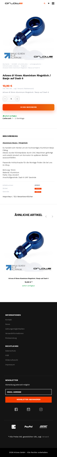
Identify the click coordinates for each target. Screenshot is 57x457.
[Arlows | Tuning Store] (14, 3)
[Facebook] (16, 409)
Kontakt (8, 320)
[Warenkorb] (49, 3)
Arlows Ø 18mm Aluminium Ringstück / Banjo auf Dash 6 (28, 278)
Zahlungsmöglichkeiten (15, 329)
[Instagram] (41, 409)
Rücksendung (11, 338)
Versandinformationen (14, 333)
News (7, 324)
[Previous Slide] (46, 216)
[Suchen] (45, 3)
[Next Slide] (52, 216)
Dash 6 (38, 191)
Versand (20, 88)
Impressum (10, 365)
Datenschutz (10, 351)
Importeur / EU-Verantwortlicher (18, 196)
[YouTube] (28, 409)
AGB (7, 355)
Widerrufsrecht (11, 360)
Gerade (38, 188)
